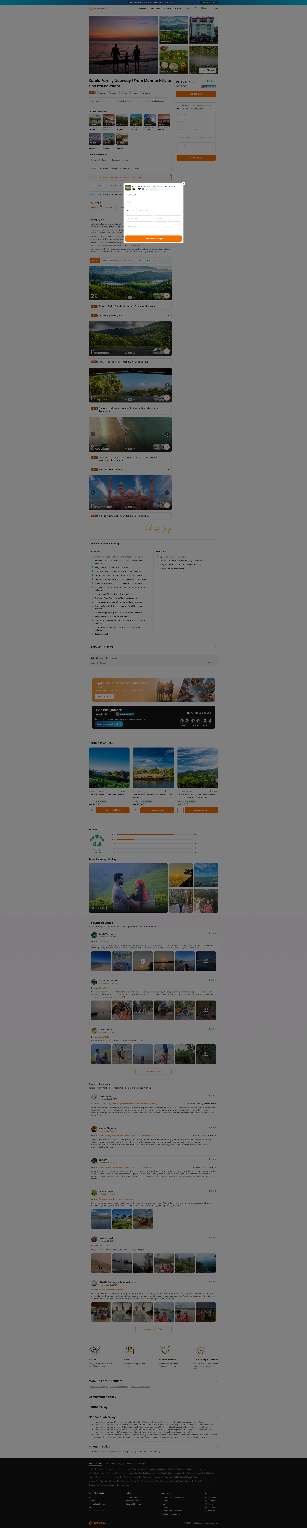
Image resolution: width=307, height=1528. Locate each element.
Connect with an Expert (153, 239)
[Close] (183, 183)
